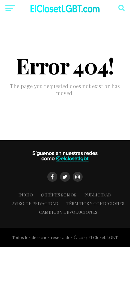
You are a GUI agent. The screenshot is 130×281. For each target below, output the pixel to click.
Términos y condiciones (95, 203)
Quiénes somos (58, 194)
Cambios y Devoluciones (68, 212)
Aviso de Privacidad (35, 203)
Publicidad (97, 194)
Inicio (25, 194)
